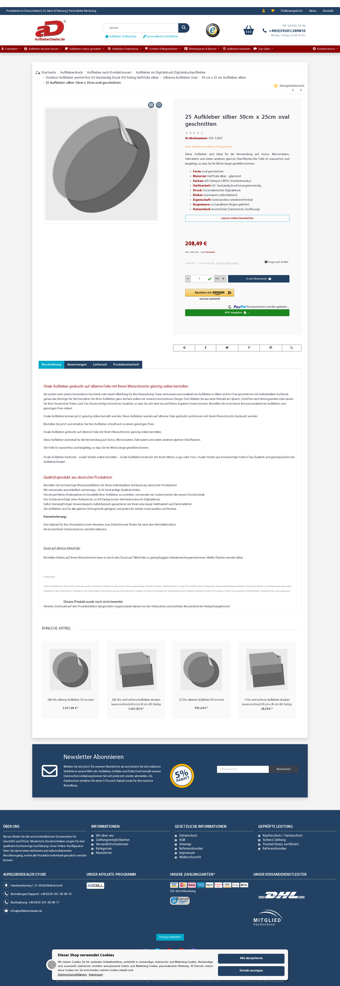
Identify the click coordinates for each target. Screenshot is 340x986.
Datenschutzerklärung (78, 776)
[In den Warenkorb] (41, 96)
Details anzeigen (251, 970)
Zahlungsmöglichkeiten (113, 840)
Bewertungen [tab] (77, 364)
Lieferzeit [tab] (100, 364)
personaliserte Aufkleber (162, 36)
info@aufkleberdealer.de (26, 911)
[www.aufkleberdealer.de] (50, 30)
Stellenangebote (292, 11)
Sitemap (185, 844)
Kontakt (328, 11)
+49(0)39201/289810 (287, 31)
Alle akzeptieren (251, 958)
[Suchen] (183, 28)
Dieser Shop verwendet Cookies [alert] (86, 955)
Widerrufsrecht (190, 857)
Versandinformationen (112, 844)
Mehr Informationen (274, 981)
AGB (182, 840)
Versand (210, 252)
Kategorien (104, 848)
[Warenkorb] (247, 30)
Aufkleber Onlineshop (122, 36)
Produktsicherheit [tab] (126, 364)
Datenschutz (188, 835)
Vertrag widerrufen (170, 937)
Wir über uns (105, 835)
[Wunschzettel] (273, 11)
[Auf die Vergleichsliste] (151, 105)
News (312, 11)
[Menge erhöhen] (223, 278)
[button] (263, 11)
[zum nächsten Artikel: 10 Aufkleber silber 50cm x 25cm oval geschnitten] (301, 90)
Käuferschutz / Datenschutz (283, 835)
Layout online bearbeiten (237, 218)
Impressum (187, 853)
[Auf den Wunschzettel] (159, 105)
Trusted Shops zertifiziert (281, 844)
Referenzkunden (191, 848)
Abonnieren (283, 769)
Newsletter (104, 853)
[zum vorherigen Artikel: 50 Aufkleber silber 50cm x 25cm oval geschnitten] (293, 90)
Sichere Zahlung (274, 840)
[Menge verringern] (188, 278)
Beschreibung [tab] (51, 364)
